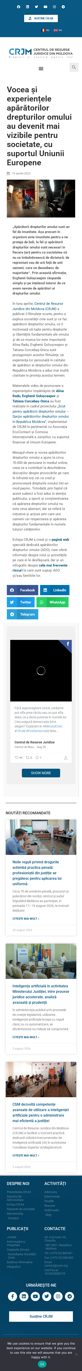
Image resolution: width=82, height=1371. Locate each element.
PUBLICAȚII (17, 1228)
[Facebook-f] (12, 1296)
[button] (74, 67)
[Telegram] (63, 6)
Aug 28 (41, 747)
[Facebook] (18, 6)
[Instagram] (54, 6)
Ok (42, 1364)
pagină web (60, 540)
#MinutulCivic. (53, 726)
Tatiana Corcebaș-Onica (31, 401)
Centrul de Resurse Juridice (35, 742)
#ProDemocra (36, 731)
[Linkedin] (27, 6)
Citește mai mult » (26, 918)
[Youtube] (45, 6)
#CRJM (20, 731)
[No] (76, 1354)
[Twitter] (36, 6)
